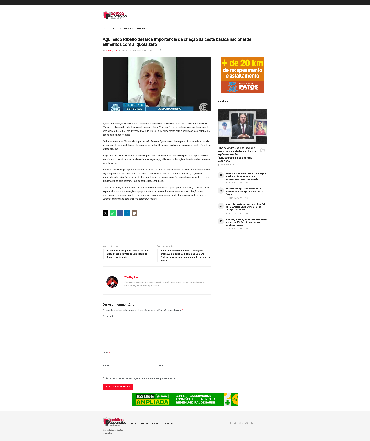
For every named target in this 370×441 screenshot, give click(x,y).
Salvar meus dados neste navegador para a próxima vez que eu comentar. (141, 378)
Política (116, 29)
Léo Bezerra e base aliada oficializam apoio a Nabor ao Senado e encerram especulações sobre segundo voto (246, 176)
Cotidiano (141, 29)
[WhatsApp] (113, 213)
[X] (105, 213)
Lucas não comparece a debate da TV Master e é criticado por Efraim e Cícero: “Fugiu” (245, 191)
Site (161, 365)
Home (106, 29)
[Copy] (134, 213)
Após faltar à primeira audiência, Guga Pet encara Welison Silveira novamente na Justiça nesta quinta (245, 207)
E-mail (107, 365)
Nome (106, 352)
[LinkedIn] (127, 213)
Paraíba (128, 29)
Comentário (109, 316)
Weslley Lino (111, 50)
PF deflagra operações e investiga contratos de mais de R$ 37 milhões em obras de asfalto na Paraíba (246, 222)
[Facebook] (120, 213)
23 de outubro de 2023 (131, 50)
